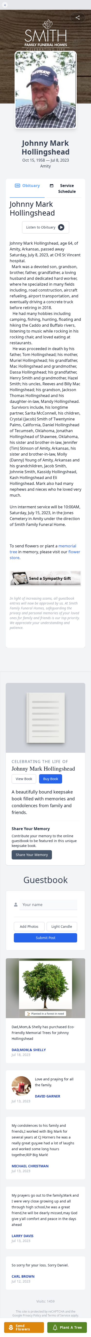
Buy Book (50, 778)
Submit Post (45, 937)
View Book (24, 778)
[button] (45, 988)
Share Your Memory (32, 854)
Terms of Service (59, 1315)
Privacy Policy (32, 1315)
